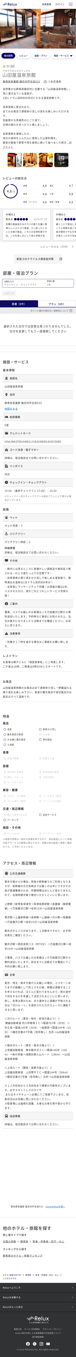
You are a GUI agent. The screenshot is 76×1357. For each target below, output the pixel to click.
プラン (57, 304)
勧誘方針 (18, 1329)
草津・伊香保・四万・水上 (48, 1241)
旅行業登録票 (38, 1337)
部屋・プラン (40, 55)
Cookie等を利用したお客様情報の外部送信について (38, 1333)
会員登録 (46, 4)
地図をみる (11, 408)
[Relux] (10, 3)
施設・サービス (61, 55)
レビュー (23, 55)
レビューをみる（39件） (55, 246)
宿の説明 (8, 55)
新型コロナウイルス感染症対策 (35, 259)
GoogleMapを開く (55, 1206)
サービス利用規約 (32, 1329)
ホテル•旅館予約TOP (12, 1275)
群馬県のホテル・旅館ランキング (23, 1255)
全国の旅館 (9, 1241)
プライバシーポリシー (52, 1329)
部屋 (19, 304)
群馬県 (24, 1241)
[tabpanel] (38, 29)
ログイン (60, 4)
